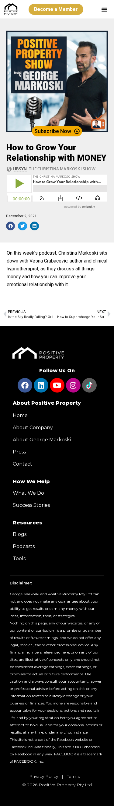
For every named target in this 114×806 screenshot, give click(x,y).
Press (19, 452)
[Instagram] (73, 385)
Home (20, 415)
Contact (22, 464)
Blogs (19, 534)
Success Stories (31, 505)
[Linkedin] (41, 385)
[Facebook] (25, 385)
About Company (33, 427)
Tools (19, 558)
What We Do (28, 493)
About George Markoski (42, 440)
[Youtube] (57, 385)
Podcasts (24, 546)
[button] (104, 9)
